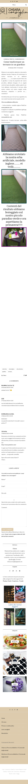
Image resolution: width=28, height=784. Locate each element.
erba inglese (11, 369)
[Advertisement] (14, 309)
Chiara (4, 375)
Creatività (7, 769)
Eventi (24, 769)
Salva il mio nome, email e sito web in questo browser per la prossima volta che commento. (14, 503)
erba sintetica (20, 369)
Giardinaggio (19, 59)
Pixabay (5, 581)
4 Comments (20, 67)
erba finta (4, 369)
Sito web (3, 493)
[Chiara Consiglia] (14, 13)
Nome (3, 479)
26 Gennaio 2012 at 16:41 (7, 387)
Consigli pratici (9, 59)
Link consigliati (5, 729)
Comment (4, 507)
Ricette (11, 773)
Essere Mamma (19, 769)
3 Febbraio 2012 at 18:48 (7, 433)
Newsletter (4, 733)
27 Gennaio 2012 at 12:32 (7, 400)
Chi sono (3, 722)
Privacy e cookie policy (7, 726)
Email (3, 486)
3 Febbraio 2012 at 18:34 (7, 416)
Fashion (5, 771)
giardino (4, 371)
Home (3, 718)
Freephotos (15, 581)
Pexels (9, 581)
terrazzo (10, 371)
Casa (3, 769)
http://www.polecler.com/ (8, 444)
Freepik (21, 581)
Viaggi (17, 773)
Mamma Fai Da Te (7, 385)
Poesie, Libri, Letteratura (13, 771)
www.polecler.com (6, 107)
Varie (14, 773)
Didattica (12, 769)
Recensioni (22, 771)
